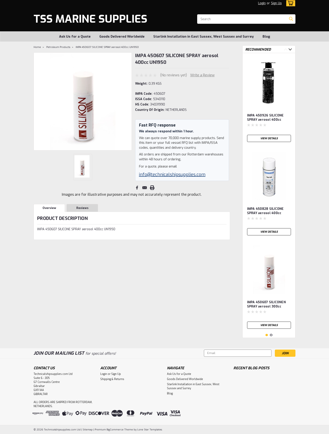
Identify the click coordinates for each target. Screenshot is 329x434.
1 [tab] (266, 335)
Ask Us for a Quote (75, 36)
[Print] (152, 187)
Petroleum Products (58, 47)
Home (37, 47)
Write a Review (202, 75)
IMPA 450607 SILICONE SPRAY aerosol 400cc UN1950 (107, 47)
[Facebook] (137, 187)
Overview (49, 208)
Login (262, 3)
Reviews (82, 208)
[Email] (144, 187)
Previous (37, 101)
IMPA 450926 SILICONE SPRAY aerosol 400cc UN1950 (265, 117)
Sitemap (88, 429)
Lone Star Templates (149, 429)
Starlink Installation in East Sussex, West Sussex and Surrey (203, 36)
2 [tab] (271, 335)
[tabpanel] (269, 100)
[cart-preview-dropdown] (289, 3)
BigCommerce (115, 429)
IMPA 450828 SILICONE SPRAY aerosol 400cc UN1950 (265, 211)
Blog (266, 36)
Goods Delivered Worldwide (122, 36)
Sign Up (276, 3)
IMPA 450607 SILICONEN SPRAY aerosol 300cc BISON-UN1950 (266, 304)
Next (128, 101)
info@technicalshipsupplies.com (172, 175)
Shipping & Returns (112, 379)
